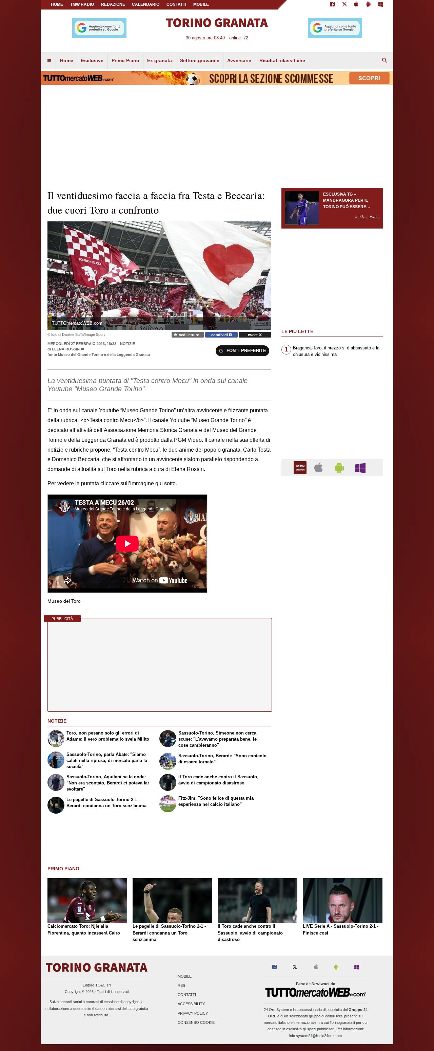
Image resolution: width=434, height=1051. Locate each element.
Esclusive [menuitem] (92, 60)
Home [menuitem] (66, 60)
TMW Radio (82, 4)
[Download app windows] (380, 5)
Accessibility (191, 1004)
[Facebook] (332, 5)
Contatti (187, 995)
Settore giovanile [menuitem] (199, 60)
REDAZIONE (113, 4)
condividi (220, 335)
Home (57, 4)
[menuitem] (49, 61)
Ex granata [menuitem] (159, 60)
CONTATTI (176, 4)
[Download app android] (368, 5)
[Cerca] (385, 61)
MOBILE (201, 4)
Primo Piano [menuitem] (125, 60)
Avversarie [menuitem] (239, 60)
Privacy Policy (193, 1013)
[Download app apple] (356, 5)
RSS (181, 985)
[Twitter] (344, 5)
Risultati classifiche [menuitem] (282, 60)
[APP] (301, 467)
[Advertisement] (332, 744)
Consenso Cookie (196, 1022)
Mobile (185, 976)
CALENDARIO (145, 4)
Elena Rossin (66, 349)
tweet (253, 335)
